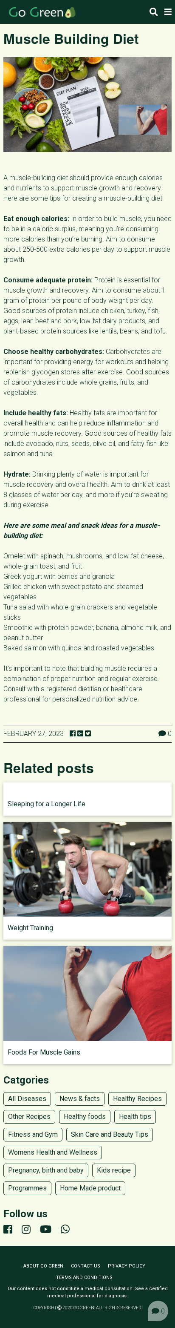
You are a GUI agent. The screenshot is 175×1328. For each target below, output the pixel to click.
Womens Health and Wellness (52, 1152)
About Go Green (43, 1266)
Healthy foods (85, 1116)
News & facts (79, 1099)
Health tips (135, 1116)
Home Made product (90, 1188)
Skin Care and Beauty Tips (109, 1134)
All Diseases (27, 1099)
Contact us (85, 1266)
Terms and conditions (84, 1277)
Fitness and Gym (33, 1134)
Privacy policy (126, 1266)
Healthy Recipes (137, 1099)
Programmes (27, 1188)
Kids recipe (114, 1170)
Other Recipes (29, 1116)
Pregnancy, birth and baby (46, 1170)
